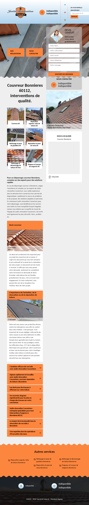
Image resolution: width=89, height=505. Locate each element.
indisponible (52, 11)
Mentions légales (57, 499)
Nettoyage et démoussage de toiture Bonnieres (71, 460)
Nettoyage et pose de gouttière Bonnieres (43, 460)
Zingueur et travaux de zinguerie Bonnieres (70, 466)
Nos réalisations (15, 52)
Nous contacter (33, 52)
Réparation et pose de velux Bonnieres (44, 466)
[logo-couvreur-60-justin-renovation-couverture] (20, 12)
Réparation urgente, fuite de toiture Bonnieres (20, 461)
